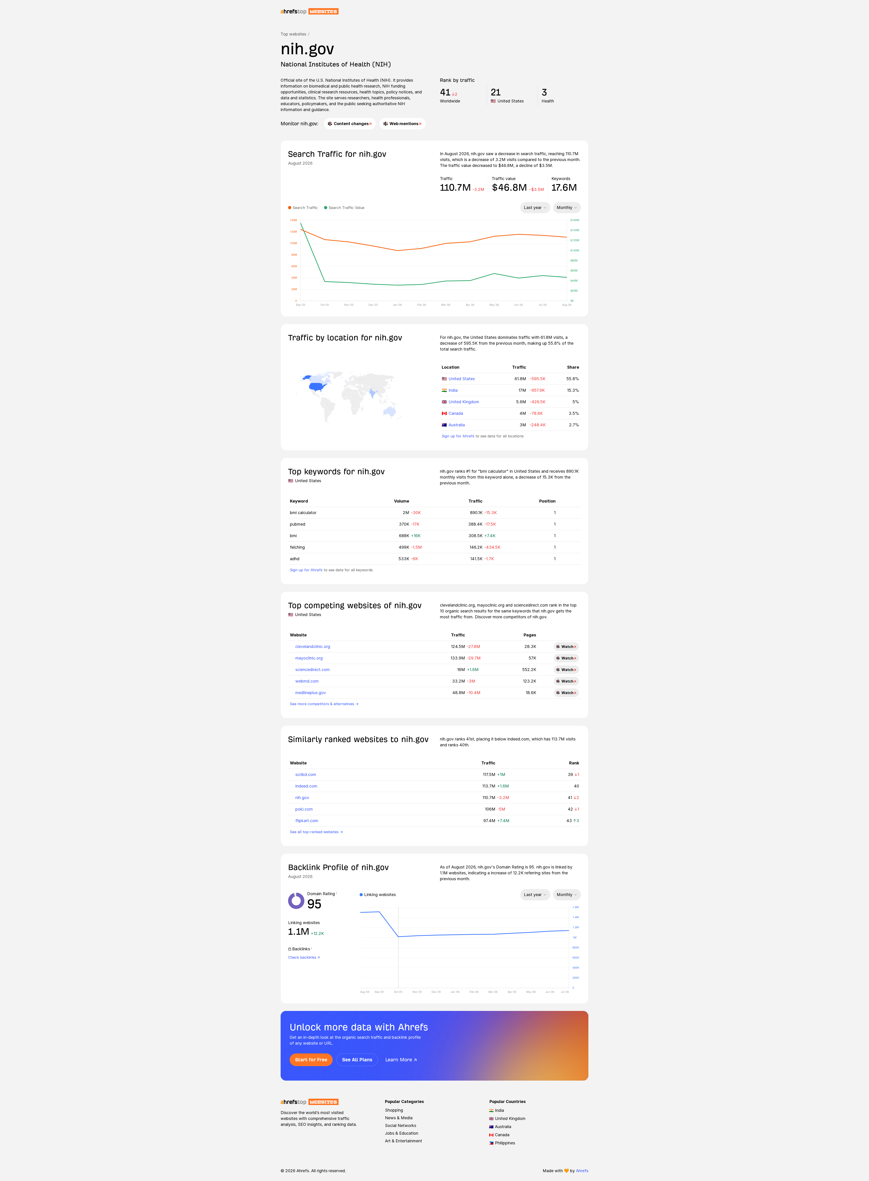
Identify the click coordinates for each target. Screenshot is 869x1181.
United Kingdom (464, 401)
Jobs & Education (401, 1133)
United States (462, 378)
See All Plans (357, 1059)
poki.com (304, 809)
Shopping (394, 1110)
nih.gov (302, 797)
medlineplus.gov (310, 692)
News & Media (399, 1117)
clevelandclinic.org (312, 646)
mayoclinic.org (309, 658)
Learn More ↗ (401, 1059)
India (453, 390)
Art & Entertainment (403, 1140)
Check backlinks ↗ (304, 957)
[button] (336, 894)
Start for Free (311, 1059)
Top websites (293, 34)
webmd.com (307, 681)
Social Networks (400, 1125)
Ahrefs (582, 1170)
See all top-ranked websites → (316, 832)
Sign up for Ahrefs (458, 436)
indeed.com (306, 786)
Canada (456, 413)
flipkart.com (306, 820)
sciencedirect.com (312, 669)
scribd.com (305, 774)
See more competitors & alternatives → (324, 704)
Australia (457, 424)
